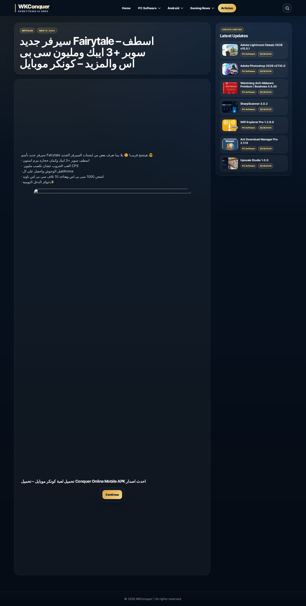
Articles (227, 8)
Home (126, 8)
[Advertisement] (112, 117)
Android (173, 8)
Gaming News (200, 8)
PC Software (147, 8)
